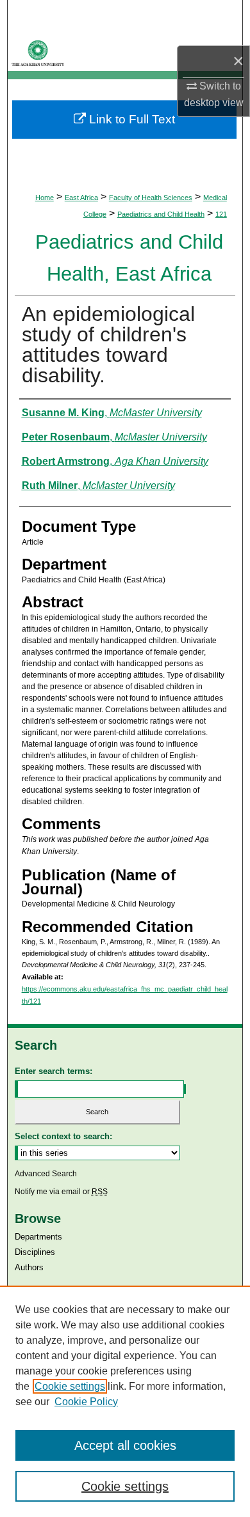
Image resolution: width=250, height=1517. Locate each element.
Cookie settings (70, 1386)
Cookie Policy (86, 1401)
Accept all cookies (125, 1445)
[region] (125, 1401)
